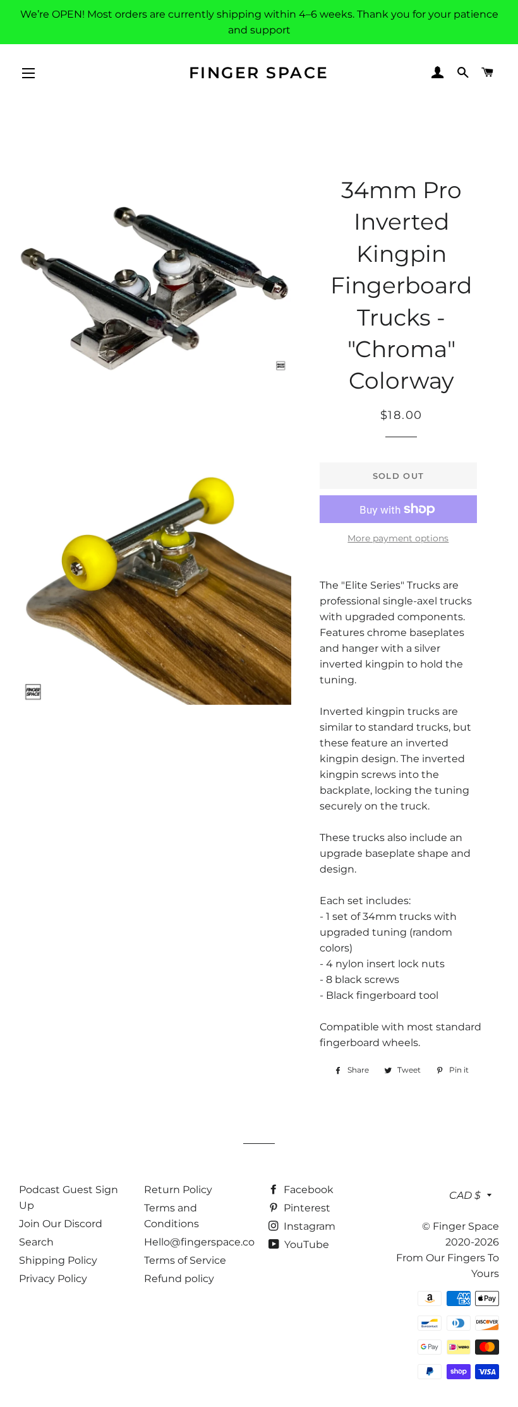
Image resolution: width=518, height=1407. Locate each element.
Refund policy (179, 1279)
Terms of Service (185, 1260)
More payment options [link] (398, 538)
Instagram (308, 1226)
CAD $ (465, 1195)
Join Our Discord (60, 1224)
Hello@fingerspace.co (199, 1242)
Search (36, 1242)
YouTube (305, 1245)
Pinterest (305, 1208)
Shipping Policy (58, 1260)
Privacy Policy (53, 1279)
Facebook (307, 1190)
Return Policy (178, 1190)
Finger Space (259, 72)
